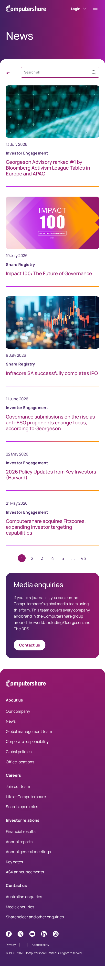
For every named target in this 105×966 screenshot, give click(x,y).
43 (83, 558)
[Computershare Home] (26, 684)
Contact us (29, 645)
